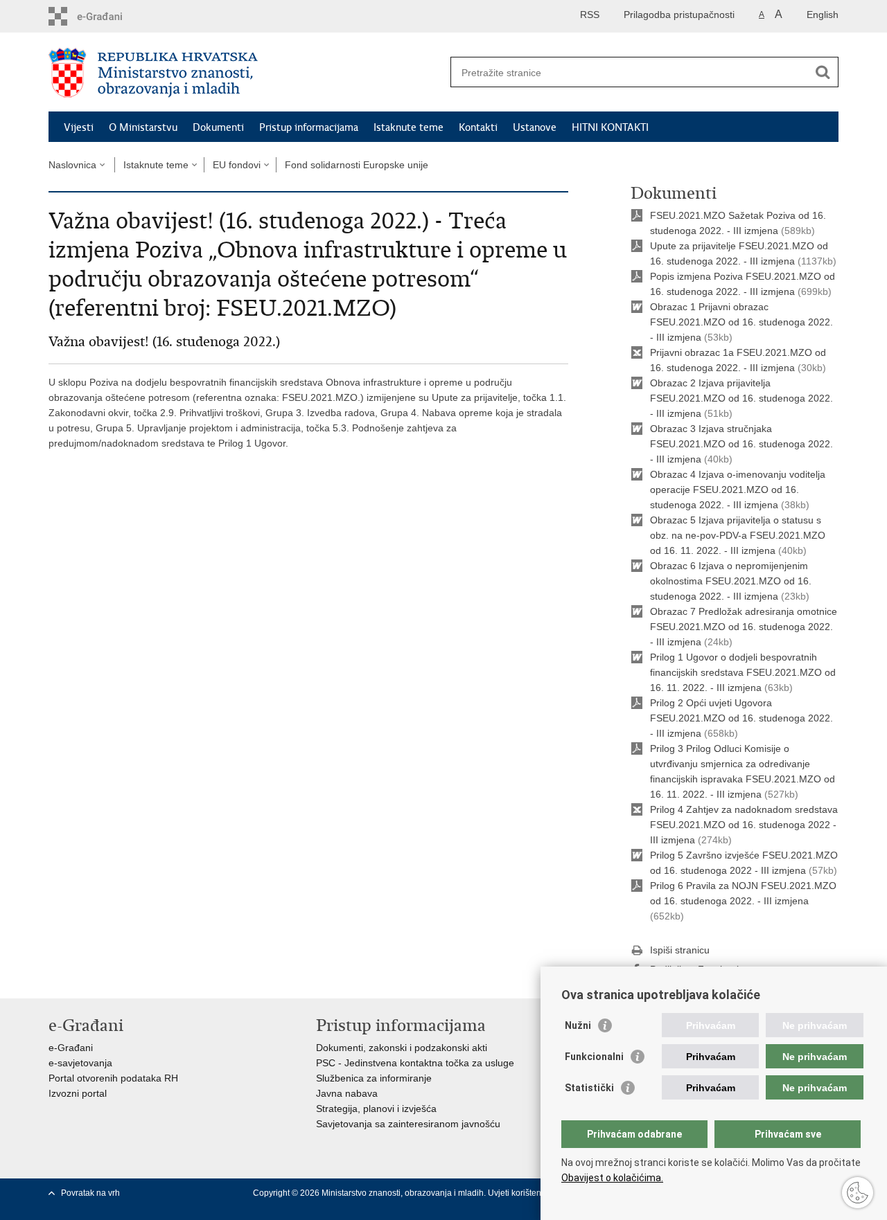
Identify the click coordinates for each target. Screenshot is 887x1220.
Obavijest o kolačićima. (612, 1177)
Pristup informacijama (308, 127)
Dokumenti (218, 127)
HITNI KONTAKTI (610, 127)
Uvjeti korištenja (519, 1193)
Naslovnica (72, 164)
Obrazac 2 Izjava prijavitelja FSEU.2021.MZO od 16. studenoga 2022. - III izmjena (741, 398)
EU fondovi (237, 164)
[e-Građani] (108, 16)
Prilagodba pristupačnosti (679, 14)
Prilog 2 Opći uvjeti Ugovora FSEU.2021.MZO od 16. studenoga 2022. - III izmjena (741, 718)
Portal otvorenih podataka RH (113, 1078)
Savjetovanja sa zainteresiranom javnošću (408, 1123)
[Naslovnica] (246, 73)
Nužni (578, 1025)
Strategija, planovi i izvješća (376, 1108)
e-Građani (71, 1047)
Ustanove (534, 127)
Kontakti (478, 127)
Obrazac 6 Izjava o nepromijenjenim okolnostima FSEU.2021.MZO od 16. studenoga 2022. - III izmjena (730, 581)
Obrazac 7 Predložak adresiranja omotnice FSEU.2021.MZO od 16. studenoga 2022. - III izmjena (743, 626)
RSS (589, 14)
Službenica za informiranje (374, 1078)
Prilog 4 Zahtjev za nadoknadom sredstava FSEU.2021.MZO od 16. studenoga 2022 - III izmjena (744, 824)
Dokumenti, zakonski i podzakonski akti (401, 1047)
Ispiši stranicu (680, 950)
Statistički (589, 1087)
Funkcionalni (594, 1056)
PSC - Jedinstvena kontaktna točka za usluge (415, 1062)
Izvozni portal (78, 1093)
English (822, 14)
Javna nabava (347, 1093)
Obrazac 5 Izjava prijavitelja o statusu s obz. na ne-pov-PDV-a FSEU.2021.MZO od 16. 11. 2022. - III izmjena (737, 535)
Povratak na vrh (90, 1193)
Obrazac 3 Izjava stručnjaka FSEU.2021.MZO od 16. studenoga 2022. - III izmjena (741, 444)
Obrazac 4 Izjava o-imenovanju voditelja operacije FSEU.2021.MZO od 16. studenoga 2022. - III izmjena (737, 489)
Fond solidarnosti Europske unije (356, 164)
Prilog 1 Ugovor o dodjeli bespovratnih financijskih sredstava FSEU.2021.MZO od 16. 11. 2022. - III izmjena (743, 672)
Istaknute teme (409, 127)
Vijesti (79, 127)
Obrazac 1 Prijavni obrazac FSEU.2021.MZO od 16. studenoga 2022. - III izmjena (741, 322)
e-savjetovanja (80, 1062)
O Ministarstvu (143, 127)
